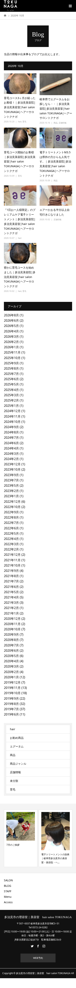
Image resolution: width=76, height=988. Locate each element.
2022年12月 (12, 501)
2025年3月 (11, 395)
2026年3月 (11, 336)
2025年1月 (11, 405)
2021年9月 (11, 570)
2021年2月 (11, 608)
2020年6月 (11, 650)
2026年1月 (11, 347)
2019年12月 (12, 682)
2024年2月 (11, 459)
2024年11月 (12, 416)
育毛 (24, 121)
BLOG (7, 886)
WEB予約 (38, 958)
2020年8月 (11, 640)
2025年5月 (11, 384)
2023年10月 (12, 469)
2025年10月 (12, 358)
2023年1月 (11, 496)
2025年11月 (12, 352)
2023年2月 (11, 491)
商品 (55, 122)
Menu (7, 897)
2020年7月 (11, 645)
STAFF (7, 891)
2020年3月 (11, 666)
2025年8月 (11, 368)
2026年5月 (11, 326)
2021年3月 (11, 602)
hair (19, 121)
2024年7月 (11, 437)
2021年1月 (11, 613)
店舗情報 (62, 122)
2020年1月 (11, 677)
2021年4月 (11, 597)
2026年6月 (11, 320)
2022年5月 (11, 533)
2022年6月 (11, 528)
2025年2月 (11, 400)
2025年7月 (11, 374)
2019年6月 (11, 714)
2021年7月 (11, 581)
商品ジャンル (18, 763)
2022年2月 (11, 549)
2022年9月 (11, 512)
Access (8, 902)
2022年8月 (11, 517)
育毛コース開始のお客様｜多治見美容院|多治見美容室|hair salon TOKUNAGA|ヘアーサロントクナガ (19, 161)
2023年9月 (11, 475)
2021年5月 (11, 592)
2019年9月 (11, 698)
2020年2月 (11, 672)
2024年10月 (12, 422)
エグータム (17, 746)
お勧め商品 (17, 738)
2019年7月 (11, 709)
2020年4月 (11, 661)
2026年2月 (11, 342)
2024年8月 (11, 432)
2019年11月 (12, 688)
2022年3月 (11, 544)
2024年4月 (11, 448)
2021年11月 (12, 560)
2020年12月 (12, 618)
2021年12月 (12, 554)
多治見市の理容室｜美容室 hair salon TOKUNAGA (38, 917)
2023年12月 (12, 464)
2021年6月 (11, 587)
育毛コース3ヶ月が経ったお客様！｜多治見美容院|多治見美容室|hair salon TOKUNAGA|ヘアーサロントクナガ (19, 107)
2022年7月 (11, 523)
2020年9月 (11, 634)
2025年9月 (11, 363)
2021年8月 (11, 576)
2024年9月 (11, 427)
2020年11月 (12, 624)
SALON (8, 880)
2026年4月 (11, 331)
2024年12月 (12, 411)
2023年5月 (11, 485)
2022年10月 (12, 507)
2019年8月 (11, 704)
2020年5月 (11, 656)
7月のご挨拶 (12, 844)
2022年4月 (11, 539)
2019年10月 (12, 693)
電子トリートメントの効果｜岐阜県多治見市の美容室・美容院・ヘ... (55, 858)
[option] (20, 838)
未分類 (14, 781)
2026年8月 (11, 315)
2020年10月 (12, 629)
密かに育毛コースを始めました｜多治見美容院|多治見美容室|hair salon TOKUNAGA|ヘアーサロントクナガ (19, 277)
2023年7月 (11, 480)
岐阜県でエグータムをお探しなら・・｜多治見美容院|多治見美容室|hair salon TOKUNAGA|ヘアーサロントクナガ (56, 108)
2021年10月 (12, 565)
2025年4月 (11, 390)
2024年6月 (11, 443)
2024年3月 (11, 453)
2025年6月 (11, 379)
